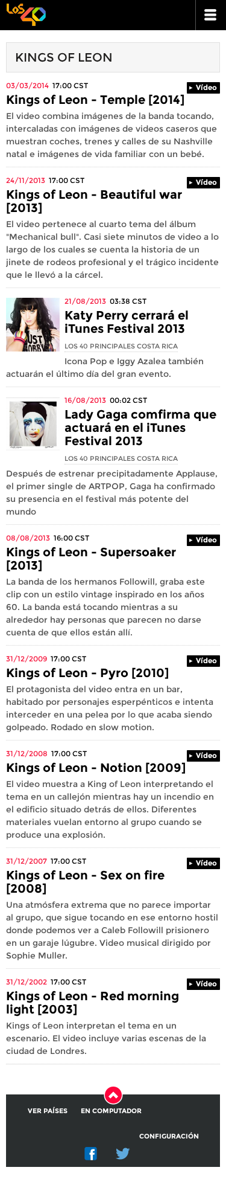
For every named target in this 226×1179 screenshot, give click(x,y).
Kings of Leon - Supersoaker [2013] (91, 558)
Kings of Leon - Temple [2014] (95, 99)
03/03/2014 (27, 85)
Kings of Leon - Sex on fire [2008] (85, 882)
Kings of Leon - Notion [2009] (96, 767)
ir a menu (211, 15)
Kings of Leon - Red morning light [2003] (92, 1002)
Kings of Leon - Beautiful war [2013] (94, 201)
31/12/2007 (26, 861)
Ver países (47, 1111)
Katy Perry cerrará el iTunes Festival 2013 (126, 322)
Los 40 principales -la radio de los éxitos (26, 13)
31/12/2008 (27, 753)
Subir (113, 1095)
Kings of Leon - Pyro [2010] (87, 672)
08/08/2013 (28, 537)
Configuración (169, 1136)
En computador (111, 1111)
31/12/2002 (26, 981)
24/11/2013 (25, 180)
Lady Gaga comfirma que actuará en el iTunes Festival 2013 (140, 428)
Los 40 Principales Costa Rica (121, 346)
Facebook (91, 1154)
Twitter (123, 1154)
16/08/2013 (85, 400)
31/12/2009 (26, 658)
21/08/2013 (85, 301)
